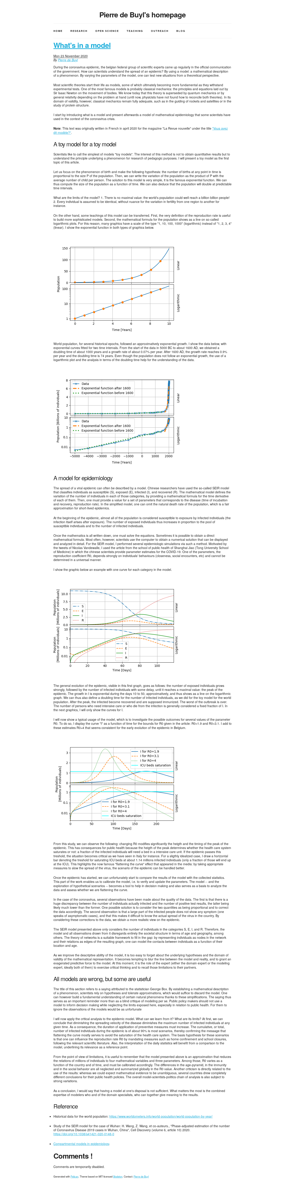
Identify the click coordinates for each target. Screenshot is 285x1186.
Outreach (160, 31)
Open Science (107, 31)
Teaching (135, 31)
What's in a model (82, 45)
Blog (180, 31)
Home (58, 31)
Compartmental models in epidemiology (81, 1143)
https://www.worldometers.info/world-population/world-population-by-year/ (161, 1116)
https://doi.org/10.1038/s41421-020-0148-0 (83, 1134)
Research (79, 31)
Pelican (74, 1176)
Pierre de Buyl (68, 60)
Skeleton (117, 1176)
